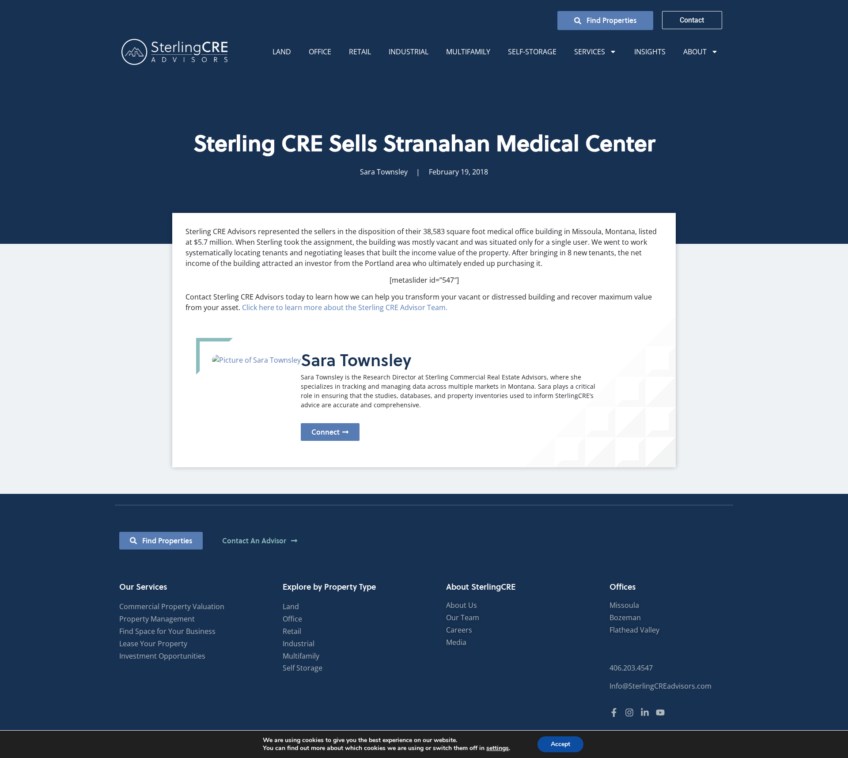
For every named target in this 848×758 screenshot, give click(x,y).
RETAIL (360, 52)
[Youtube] (660, 712)
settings (497, 748)
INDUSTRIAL (408, 52)
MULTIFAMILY (468, 52)
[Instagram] (629, 712)
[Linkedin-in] (644, 712)
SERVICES (589, 52)
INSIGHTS (650, 52)
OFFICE (320, 52)
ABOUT (695, 52)
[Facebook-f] (614, 712)
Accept (560, 744)
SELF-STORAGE (532, 52)
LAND (282, 52)
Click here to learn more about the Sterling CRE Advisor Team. (344, 307)
